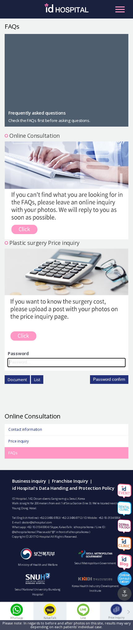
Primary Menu (120, 9)
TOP (124, 596)
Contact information (25, 429)
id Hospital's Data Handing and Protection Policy (63, 488)
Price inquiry (18, 441)
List (37, 379)
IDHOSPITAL (66, 11)
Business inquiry (29, 481)
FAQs (12, 453)
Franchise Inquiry (70, 481)
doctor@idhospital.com (37, 522)
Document (17, 379)
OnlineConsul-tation (125, 578)
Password (18, 353)
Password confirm (109, 379)
